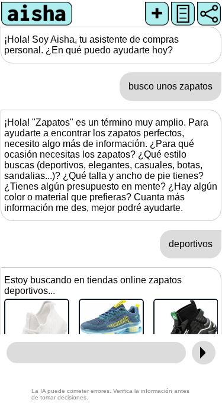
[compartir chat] (209, 13)
